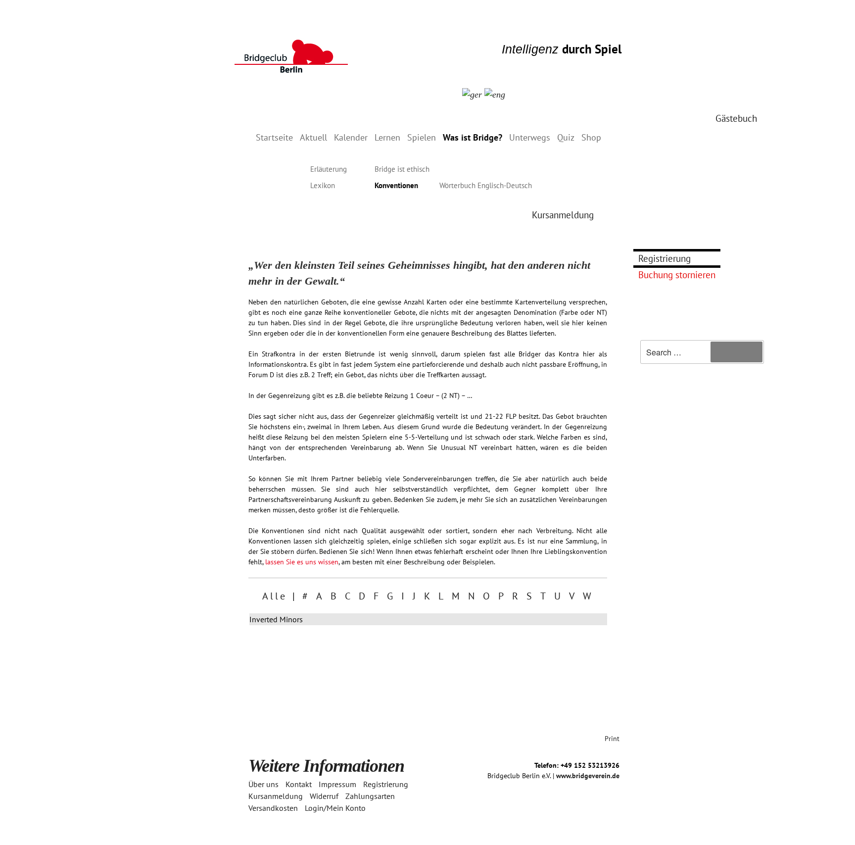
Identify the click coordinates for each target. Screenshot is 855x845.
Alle (274, 596)
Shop (591, 137)
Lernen (387, 137)
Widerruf (324, 796)
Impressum (337, 784)
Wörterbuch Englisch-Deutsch (485, 185)
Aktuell (313, 137)
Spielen (421, 137)
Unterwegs (529, 137)
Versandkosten (273, 808)
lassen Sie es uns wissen (301, 561)
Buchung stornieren (676, 275)
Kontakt (298, 784)
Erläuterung (328, 169)
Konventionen (396, 185)
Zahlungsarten (370, 796)
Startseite (274, 137)
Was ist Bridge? (472, 137)
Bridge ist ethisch (402, 169)
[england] (494, 94)
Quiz (565, 137)
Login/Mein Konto (335, 808)
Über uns (263, 784)
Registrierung (664, 258)
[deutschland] (472, 94)
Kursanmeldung (563, 215)
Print (612, 738)
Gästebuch (736, 118)
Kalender (351, 137)
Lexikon (322, 185)
